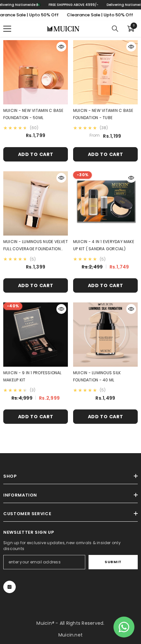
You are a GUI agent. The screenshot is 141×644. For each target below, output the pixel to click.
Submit (113, 561)
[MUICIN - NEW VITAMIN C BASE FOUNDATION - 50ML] (35, 72)
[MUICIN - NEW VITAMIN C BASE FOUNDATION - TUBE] (105, 72)
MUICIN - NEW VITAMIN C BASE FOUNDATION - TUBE (103, 114)
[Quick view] (61, 47)
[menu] (7, 29)
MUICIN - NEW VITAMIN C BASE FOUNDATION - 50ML (33, 114)
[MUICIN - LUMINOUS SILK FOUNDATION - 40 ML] (105, 334)
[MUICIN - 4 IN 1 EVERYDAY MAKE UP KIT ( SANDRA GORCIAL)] (105, 203)
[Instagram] (9, 587)
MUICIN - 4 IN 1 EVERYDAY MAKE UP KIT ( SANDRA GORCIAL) (103, 245)
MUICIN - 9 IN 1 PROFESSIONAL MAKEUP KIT (32, 376)
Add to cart (35, 154)
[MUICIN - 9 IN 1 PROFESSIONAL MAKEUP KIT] (35, 334)
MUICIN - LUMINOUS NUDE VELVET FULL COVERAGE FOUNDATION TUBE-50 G (35, 246)
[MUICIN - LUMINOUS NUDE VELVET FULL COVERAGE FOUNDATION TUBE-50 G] (35, 203)
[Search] (115, 29)
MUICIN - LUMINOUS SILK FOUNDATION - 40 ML (97, 376)
